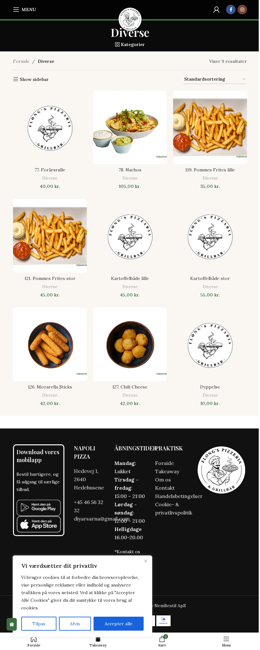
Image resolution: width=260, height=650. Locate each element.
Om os (163, 479)
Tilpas (38, 624)
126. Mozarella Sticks (50, 387)
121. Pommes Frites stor (49, 278)
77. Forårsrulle (50, 170)
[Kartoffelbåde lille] (130, 236)
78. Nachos (130, 170)
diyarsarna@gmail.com (102, 518)
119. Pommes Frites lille (210, 170)
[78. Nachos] (130, 127)
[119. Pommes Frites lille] (210, 127)
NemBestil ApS (170, 605)
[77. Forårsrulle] (50, 127)
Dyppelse (210, 387)
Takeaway (167, 471)
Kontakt (165, 488)
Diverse (49, 178)
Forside (21, 61)
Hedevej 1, (86, 471)
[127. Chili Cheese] (130, 344)
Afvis (75, 624)
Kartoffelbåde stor (210, 278)
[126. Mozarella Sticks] (50, 344)
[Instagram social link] (242, 9)
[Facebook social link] (231, 9)
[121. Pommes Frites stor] (50, 236)
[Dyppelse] (210, 344)
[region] (82, 596)
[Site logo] (130, 19)
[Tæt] (145, 561)
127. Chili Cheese (129, 387)
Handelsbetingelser (179, 496)
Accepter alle (119, 624)
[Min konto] (216, 9)
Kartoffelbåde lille (130, 278)
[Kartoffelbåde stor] (210, 236)
